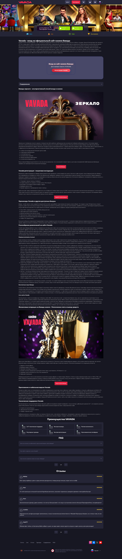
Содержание (47, 542)
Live (27, 542)
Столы (32, 542)
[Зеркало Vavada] (61, 116)
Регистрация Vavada (61, 70)
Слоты (22, 542)
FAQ (54, 542)
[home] (25, 2)
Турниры (38, 542)
